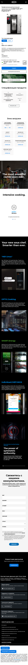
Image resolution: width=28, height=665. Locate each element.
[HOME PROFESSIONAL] (14, 2)
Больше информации (17, 659)
